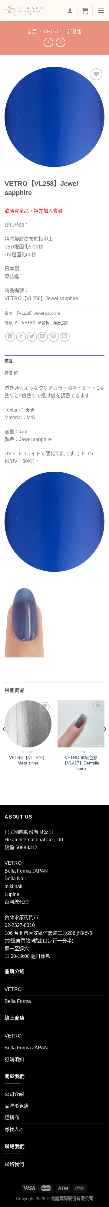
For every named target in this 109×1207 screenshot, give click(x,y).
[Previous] (4, 742)
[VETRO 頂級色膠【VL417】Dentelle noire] (81, 723)
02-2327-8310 (20, 925)
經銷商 (12, 1117)
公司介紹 (14, 1094)
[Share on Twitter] (32, 337)
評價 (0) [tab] (12, 373)
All (17, 322)
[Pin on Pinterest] (54, 337)
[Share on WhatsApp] (10, 337)
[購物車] (85, 10)
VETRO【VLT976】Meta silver (28, 760)
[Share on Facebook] (21, 337)
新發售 (74, 31)
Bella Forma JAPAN (26, 1047)
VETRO (52, 31)
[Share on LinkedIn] (65, 337)
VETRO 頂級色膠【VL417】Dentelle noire (81, 763)
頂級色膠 (60, 322)
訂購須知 (14, 1059)
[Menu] (100, 10)
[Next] (105, 742)
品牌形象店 (17, 1106)
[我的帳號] (70, 10)
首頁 (32, 31)
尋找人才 (14, 1129)
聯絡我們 (14, 1164)
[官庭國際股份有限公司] (33, 10)
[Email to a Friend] (43, 337)
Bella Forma (18, 1001)
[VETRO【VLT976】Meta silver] (28, 723)
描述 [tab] (9, 360)
